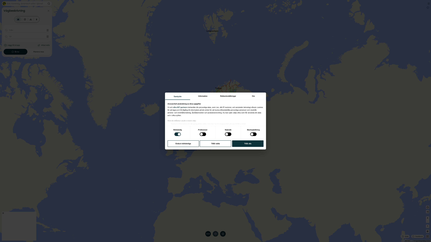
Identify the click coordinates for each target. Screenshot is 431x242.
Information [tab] (202, 96)
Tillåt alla (247, 144)
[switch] (203, 134)
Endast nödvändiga (183, 144)
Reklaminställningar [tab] (228, 96)
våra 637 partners (180, 107)
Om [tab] (253, 96)
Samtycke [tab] (177, 96)
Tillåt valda (215, 144)
